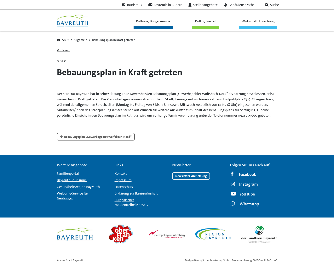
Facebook (247, 174)
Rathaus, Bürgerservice (153, 21)
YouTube (247, 194)
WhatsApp (249, 204)
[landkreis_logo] (259, 234)
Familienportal (68, 173)
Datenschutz (124, 187)
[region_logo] (213, 234)
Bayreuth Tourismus (72, 180)
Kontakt (121, 173)
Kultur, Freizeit (206, 21)
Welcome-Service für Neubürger (72, 196)
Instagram (248, 184)
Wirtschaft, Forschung (258, 21)
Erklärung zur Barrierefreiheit (136, 193)
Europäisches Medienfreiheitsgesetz (131, 202)
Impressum (123, 180)
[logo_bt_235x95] (72, 20)
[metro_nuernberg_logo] (167, 234)
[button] (272, 5)
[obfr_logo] (121, 234)
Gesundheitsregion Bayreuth (78, 187)
